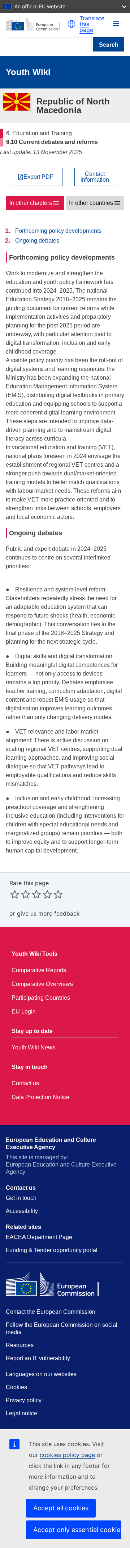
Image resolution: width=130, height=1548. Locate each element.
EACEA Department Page (39, 1237)
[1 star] (14, 894)
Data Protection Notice (40, 1097)
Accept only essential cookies (77, 1529)
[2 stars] (20, 894)
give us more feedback (48, 913)
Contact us (25, 1083)
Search (108, 45)
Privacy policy (24, 1400)
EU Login (24, 1011)
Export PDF (38, 177)
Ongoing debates (37, 241)
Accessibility (22, 1211)
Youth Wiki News (33, 1047)
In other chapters (30, 203)
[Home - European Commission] (36, 24)
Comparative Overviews (42, 984)
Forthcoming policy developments (58, 231)
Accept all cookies (60, 1508)
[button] (71, 24)
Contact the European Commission (50, 1312)
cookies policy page (67, 1454)
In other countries (91, 203)
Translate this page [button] (91, 24)
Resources (20, 1345)
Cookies (16, 1387)
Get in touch (21, 1198)
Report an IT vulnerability (38, 1358)
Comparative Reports (39, 970)
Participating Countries (41, 998)
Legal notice (21, 1413)
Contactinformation (95, 177)
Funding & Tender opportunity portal (52, 1250)
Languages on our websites (41, 1374)
